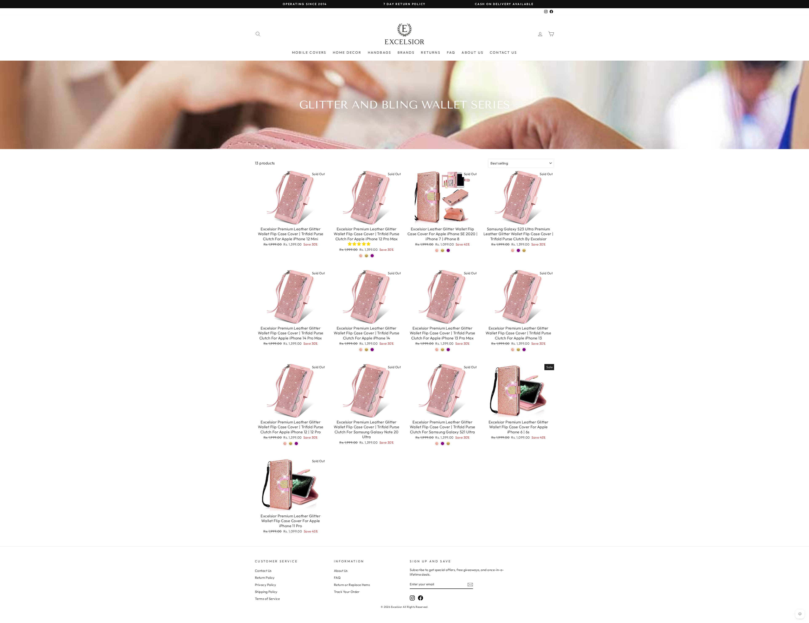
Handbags (379, 52)
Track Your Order (346, 592)
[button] (360, 243)
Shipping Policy (266, 592)
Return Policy (265, 578)
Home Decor (347, 52)
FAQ (451, 52)
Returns (430, 52)
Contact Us (503, 52)
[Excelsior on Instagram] (412, 597)
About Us (473, 52)
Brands (406, 52)
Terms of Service (267, 599)
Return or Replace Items (352, 585)
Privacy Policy (265, 585)
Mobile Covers (309, 52)
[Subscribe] (470, 584)
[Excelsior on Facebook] (420, 597)
